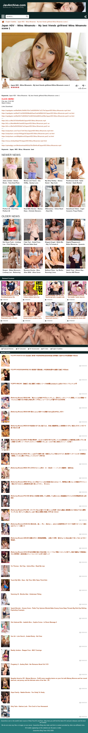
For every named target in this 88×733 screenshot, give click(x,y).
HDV (16, 149)
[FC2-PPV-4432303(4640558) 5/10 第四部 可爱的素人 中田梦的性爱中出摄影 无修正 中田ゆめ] (5, 375)
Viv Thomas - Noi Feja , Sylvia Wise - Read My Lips (28, 566)
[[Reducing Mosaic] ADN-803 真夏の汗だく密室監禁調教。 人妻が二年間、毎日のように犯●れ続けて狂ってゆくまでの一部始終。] (5, 543)
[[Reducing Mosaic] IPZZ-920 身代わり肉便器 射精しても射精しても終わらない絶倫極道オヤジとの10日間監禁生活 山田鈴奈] (5, 501)
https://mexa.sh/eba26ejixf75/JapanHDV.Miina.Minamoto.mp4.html (24, 141)
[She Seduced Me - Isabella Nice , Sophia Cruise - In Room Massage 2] (5, 627)
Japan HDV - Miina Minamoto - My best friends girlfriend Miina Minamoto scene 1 (42, 22)
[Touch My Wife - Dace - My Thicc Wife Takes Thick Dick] (5, 585)
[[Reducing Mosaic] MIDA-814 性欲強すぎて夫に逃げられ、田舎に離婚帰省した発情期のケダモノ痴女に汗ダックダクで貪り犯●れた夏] (5, 431)
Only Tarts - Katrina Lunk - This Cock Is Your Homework (29, 706)
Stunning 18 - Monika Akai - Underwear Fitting (26, 594)
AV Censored (21, 349)
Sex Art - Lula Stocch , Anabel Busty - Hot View (26, 636)
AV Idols (45, 349)
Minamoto (26, 149)
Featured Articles (8, 349)
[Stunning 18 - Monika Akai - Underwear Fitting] (5, 599)
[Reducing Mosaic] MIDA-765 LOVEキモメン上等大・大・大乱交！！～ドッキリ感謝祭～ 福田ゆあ (42, 468)
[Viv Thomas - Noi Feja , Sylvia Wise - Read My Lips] (5, 571)
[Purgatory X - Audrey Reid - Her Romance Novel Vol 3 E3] (5, 669)
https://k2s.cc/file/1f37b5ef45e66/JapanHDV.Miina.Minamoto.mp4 (24, 120)
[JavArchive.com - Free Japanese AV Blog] (14, 9)
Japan (12, 149)
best (32, 149)
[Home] (3, 21)
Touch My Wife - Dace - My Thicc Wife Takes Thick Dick (29, 580)
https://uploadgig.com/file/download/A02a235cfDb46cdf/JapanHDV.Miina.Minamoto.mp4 (31, 145)
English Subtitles (57, 349)
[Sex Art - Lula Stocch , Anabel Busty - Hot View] (5, 641)
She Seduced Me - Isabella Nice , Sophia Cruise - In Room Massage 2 (34, 622)
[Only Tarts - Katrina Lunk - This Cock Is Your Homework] (5, 711)
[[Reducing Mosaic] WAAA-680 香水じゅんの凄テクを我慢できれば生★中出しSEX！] (5, 417)
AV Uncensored (34, 349)
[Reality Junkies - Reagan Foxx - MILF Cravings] (5, 655)
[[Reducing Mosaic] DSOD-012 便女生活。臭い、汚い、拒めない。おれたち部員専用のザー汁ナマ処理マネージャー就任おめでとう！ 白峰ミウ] (5, 529)
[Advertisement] (44, 334)
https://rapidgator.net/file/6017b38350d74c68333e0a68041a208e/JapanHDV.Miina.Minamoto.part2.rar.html (38, 116)
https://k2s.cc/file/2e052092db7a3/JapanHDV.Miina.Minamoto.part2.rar (26, 126)
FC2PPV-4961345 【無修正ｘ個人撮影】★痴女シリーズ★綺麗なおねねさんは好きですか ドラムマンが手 (44, 383)
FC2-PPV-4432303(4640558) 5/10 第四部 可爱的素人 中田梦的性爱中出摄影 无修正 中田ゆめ (39, 369)
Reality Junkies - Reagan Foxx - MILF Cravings (26, 650)
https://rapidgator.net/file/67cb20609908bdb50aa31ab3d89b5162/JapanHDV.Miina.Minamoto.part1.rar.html (38, 113)
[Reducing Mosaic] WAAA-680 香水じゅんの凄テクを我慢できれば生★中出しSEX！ (37, 412)
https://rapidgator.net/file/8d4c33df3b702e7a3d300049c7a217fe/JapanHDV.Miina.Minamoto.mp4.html (36, 110)
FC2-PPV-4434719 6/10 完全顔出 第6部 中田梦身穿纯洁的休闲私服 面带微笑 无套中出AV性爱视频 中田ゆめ (44, 355)
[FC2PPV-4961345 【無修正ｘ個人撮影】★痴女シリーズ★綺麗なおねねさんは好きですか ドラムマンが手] (5, 389)
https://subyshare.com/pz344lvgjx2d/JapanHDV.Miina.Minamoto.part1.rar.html (28, 133)
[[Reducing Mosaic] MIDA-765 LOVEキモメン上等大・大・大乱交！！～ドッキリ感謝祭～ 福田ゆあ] (5, 473)
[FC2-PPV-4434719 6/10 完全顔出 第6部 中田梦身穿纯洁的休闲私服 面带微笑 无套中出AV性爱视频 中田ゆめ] (5, 361)
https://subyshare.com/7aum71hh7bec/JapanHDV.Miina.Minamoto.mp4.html (27, 131)
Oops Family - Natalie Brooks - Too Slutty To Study (28, 692)
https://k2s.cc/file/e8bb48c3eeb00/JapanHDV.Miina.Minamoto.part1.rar (26, 123)
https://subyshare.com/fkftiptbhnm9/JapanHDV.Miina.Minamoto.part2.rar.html (28, 136)
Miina (20, 149)
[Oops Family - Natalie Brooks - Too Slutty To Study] (5, 697)
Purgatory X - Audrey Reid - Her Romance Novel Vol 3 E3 (29, 664)
